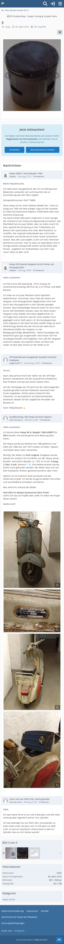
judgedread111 (15, 363)
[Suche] (45, 4)
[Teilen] (60, 32)
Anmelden (14, 149)
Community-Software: (32, 939)
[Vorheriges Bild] (8, 75)
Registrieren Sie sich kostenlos (22, 139)
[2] (11, 853)
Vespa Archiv (8, 899)
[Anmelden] (53, 3)
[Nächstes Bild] (56, 75)
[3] (22, 853)
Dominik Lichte (15, 802)
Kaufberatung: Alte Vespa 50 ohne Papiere (30, 416)
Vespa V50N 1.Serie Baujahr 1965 (25, 173)
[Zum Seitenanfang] (59, 940)
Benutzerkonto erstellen (43, 149)
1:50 (29, 464)
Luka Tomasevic (16, 420)
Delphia (12, 176)
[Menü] (60, 4)
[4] (34, 853)
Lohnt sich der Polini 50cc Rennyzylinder (29, 799)
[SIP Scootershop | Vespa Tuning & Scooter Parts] (32, 16)
